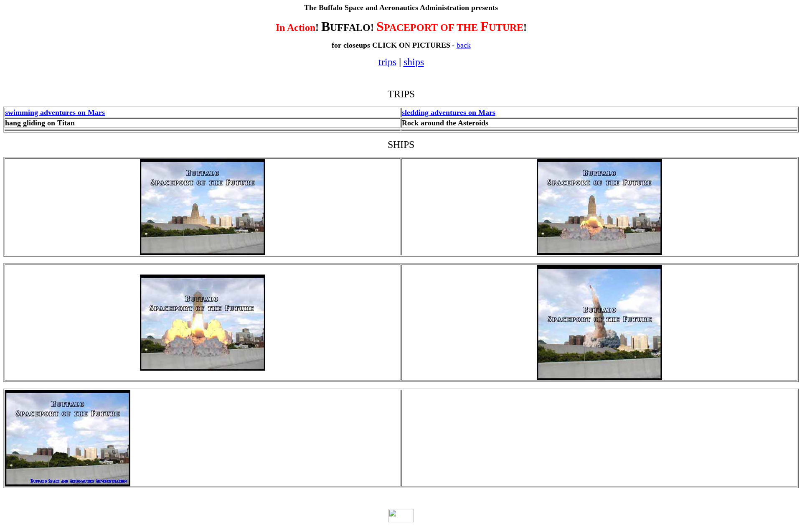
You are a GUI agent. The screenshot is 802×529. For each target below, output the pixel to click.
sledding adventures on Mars (448, 112)
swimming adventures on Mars (55, 112)
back (464, 45)
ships (414, 61)
